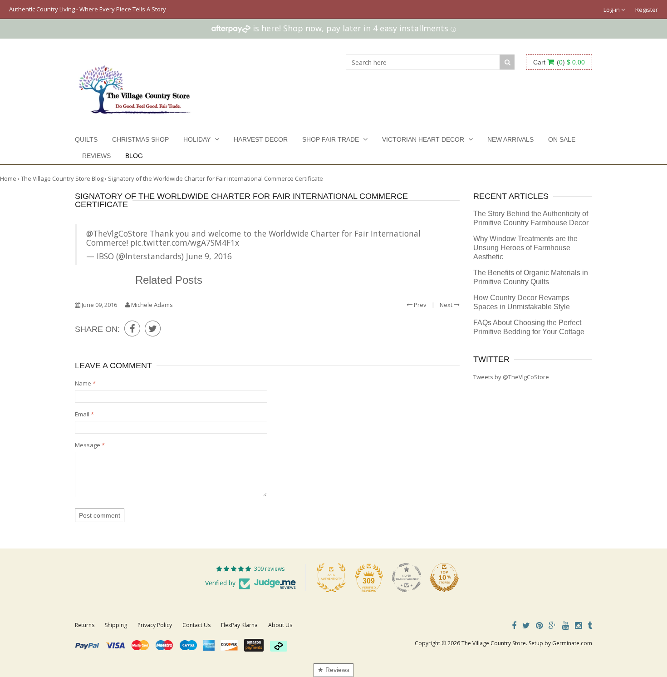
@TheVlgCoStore (116, 233)
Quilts (86, 139)
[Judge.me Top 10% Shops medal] (444, 577)
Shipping (116, 625)
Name (85, 383)
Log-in (612, 9)
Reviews (96, 155)
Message (90, 445)
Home (8, 178)
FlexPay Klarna (239, 625)
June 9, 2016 (209, 256)
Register (646, 9)
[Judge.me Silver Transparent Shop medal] (406, 577)
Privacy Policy (154, 625)
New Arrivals (510, 139)
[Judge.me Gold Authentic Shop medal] (331, 577)
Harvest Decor (261, 139)
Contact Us (196, 625)
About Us (280, 625)
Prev (419, 305)
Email (84, 414)
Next (447, 305)
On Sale (561, 139)
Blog (134, 155)
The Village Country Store (493, 643)
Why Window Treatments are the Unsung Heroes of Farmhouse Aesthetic (525, 248)
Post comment (99, 515)
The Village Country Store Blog (62, 178)
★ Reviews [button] (333, 669)
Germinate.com (572, 643)
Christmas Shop (140, 139)
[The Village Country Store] (134, 87)
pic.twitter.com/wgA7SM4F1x (184, 242)
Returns (84, 625)
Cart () (559, 62)
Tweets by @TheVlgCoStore (511, 377)
